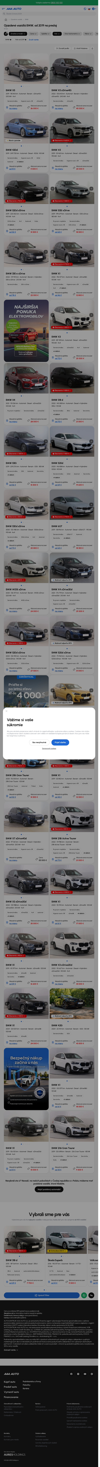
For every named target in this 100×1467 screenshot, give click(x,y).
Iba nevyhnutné (39, 742)
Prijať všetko (60, 742)
